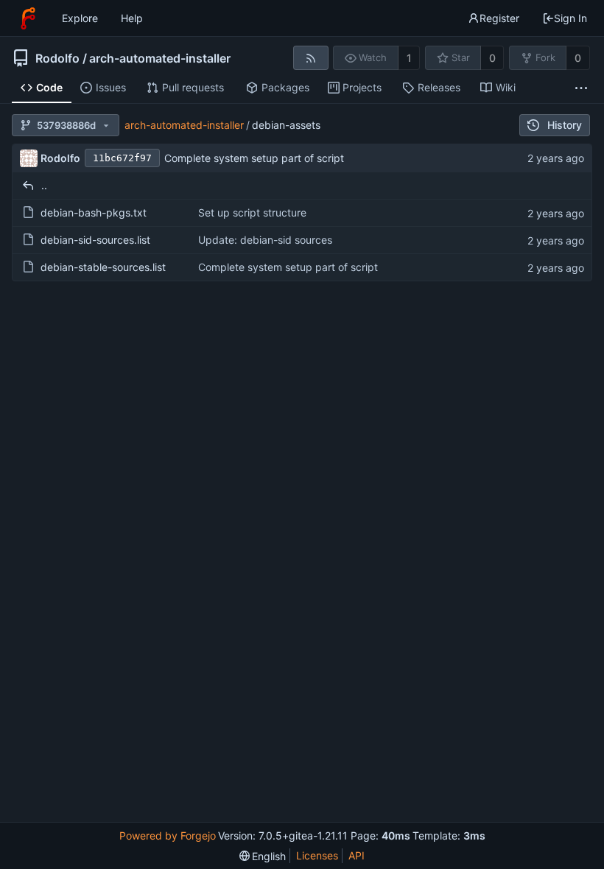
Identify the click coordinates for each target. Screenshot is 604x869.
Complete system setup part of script (254, 158)
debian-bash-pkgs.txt (94, 212)
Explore (80, 18)
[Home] (28, 18)
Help (132, 18)
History (564, 125)
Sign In (570, 18)
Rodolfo (57, 58)
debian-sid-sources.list (95, 239)
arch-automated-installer (160, 58)
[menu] (263, 856)
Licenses (317, 855)
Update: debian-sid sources (265, 239)
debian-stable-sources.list (103, 267)
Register (499, 18)
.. (44, 185)
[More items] (581, 88)
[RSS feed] (310, 58)
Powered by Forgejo (167, 835)
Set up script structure (252, 212)
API (356, 855)
